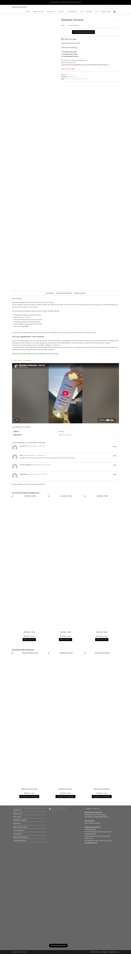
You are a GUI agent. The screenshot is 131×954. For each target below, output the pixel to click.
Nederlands (75, 79)
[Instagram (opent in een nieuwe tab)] (111, 7)
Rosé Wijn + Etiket (65, 632)
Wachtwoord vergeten (20, 820)
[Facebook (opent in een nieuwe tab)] (105, 7)
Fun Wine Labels (94, 952)
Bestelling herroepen (19, 840)
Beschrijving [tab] (50, 293)
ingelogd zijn (21, 484)
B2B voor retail (17, 813)
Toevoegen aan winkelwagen (83, 32)
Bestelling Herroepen (58, 945)
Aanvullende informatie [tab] (64, 293)
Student (81, 79)
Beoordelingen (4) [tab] (79, 293)
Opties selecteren (29, 639)
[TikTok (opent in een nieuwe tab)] (117, 7)
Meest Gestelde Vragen (20, 827)
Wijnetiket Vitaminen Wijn (29, 789)
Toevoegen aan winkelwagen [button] (29, 796)
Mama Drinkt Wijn (19, 7)
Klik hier (54, 332)
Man (70, 79)
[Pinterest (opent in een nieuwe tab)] (108, 7)
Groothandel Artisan (114, 952)
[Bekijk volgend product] (117, 19)
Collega (66, 79)
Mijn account (17, 816)
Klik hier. (106, 65)
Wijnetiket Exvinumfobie (101, 789)
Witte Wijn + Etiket (29, 632)
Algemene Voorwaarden (20, 837)
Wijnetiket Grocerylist (65, 789)
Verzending (16, 823)
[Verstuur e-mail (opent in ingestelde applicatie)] (114, 7)
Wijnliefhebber (71, 76)
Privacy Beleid (17, 834)
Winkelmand (17, 810)
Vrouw (85, 79)
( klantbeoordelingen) (73, 25)
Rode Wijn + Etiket (101, 632)
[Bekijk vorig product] (114, 19)
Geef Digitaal (103, 952)
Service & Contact (18, 830)
